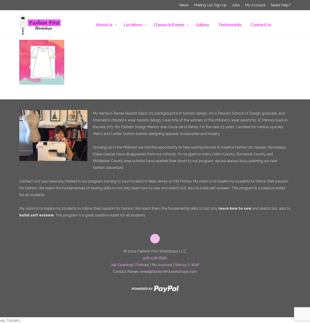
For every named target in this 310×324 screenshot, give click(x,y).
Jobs (236, 5)
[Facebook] (139, 309)
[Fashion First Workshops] (40, 25)
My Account (255, 5)
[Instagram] (170, 309)
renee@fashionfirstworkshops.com (168, 271)
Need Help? (281, 5)
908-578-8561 (155, 258)
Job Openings (122, 265)
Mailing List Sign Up (210, 5)
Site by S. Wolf (187, 265)
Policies (142, 265)
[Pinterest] (163, 309)
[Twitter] (147, 309)
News (184, 5)
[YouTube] (155, 309)
